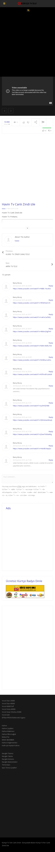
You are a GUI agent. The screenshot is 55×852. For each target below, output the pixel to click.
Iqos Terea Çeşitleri (9, 768)
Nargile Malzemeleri (9, 762)
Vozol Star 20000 (8, 700)
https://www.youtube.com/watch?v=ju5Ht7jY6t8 (31, 405)
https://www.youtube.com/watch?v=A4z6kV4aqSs (32, 448)
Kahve (4, 725)
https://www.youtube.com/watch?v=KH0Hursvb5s (32, 360)
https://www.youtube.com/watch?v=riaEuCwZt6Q (32, 317)
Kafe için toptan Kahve (10, 745)
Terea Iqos (6, 765)
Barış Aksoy (17, 283)
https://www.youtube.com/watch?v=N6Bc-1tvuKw (32, 288)
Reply (51, 286)
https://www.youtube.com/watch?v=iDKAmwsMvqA (32, 420)
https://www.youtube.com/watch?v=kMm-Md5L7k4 (32, 346)
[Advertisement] (27, 43)
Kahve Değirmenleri (9, 742)
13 (17, 122)
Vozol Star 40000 (8, 703)
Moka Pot (5, 737)
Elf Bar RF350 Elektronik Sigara (13, 717)
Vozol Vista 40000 (8, 709)
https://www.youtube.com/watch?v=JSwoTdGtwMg (32, 434)
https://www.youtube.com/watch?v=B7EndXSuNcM (32, 374)
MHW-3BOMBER (8, 740)
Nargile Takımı (7, 756)
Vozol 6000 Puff (8, 706)
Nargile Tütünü (7, 753)
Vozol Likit (6, 715)
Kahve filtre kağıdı (9, 734)
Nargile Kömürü (8, 759)
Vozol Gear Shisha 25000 (11, 712)
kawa (3, 209)
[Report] (43, 122)
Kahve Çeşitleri (7, 728)
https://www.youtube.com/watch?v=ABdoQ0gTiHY (32, 331)
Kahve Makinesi (8, 731)
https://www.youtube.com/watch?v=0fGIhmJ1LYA (31, 303)
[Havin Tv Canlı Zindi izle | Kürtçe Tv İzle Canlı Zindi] (27, 3)
